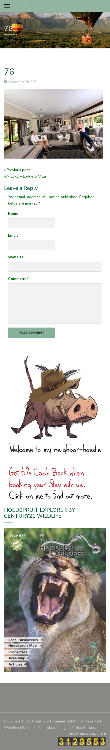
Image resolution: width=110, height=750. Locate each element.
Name (13, 213)
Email (13, 235)
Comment (18, 278)
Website (15, 257)
